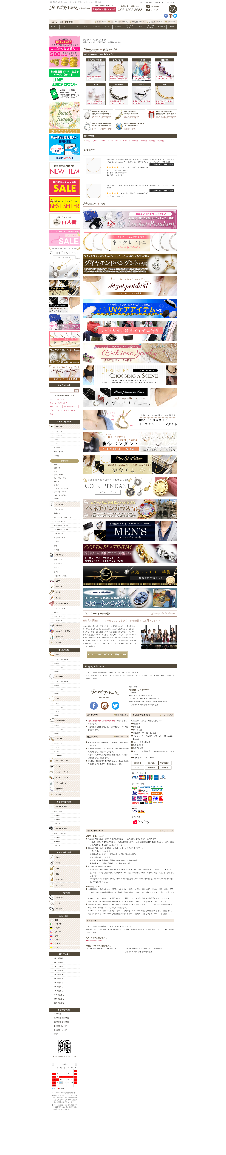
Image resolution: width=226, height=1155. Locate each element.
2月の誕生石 (58, 962)
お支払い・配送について (119, 22)
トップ (56, 711)
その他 (172, 26)
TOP (141, 2)
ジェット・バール (62, 772)
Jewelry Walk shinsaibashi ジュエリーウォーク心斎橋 (69, 7)
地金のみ (57, 513)
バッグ (56, 612)
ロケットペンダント (57, 399)
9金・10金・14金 (60, 478)
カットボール (59, 452)
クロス (58, 857)
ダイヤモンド (59, 509)
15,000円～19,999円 (147, 141)
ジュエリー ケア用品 (150, 26)
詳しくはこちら (122, 715)
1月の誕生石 (58, 958)
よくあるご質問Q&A (156, 22)
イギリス (58, 944)
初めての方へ (101, 22)
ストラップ (58, 620)
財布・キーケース (60, 616)
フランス (58, 940)
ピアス (86, 26)
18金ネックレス (69, 410)
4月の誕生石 (58, 970)
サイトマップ (171, 2)
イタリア (58, 924)
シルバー (57, 485)
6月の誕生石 (58, 979)
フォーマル (59, 897)
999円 (88, 141)
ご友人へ (57, 824)
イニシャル (59, 885)
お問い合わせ (159, 2)
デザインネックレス (61, 659)
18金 (56, 471)
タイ (56, 936)
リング (107, 26)
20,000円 (160, 141)
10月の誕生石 (59, 995)
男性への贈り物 (61, 828)
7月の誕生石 (58, 983)
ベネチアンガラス (60, 495)
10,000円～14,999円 (130, 141)
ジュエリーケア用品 (63, 631)
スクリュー (58, 435)
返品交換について (138, 22)
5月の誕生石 (58, 974)
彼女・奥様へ (59, 811)
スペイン (58, 947)
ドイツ (57, 928)
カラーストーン (59, 521)
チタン (56, 481)
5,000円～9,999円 (114, 141)
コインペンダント (60, 534)
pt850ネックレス (56, 407)
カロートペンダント (61, 529)
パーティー (59, 903)
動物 (57, 868)
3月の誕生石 (58, 966)
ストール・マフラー (61, 608)
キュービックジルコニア (58, 403)
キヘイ (56, 439)
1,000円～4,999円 (98, 141)
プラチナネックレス (70, 407)
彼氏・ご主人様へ (60, 833)
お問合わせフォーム (95, 941)
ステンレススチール (61, 488)
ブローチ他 (58, 756)
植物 (57, 874)
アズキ (56, 443)
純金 (51, 414)
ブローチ (139, 26)
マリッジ (59, 909)
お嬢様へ (57, 819)
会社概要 (149, 2)
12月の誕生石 (59, 1003)
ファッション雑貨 (128, 26)
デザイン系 (58, 431)
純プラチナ (58, 468)
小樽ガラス (59, 789)
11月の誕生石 (59, 999)
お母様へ (57, 815)
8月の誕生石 (58, 987)
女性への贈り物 (61, 806)
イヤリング (96, 26)
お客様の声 (172, 22)
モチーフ (57, 542)
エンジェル (59, 880)
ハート (58, 863)
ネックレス (54, 26)
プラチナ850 (58, 475)
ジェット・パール (60, 492)
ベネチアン (58, 448)
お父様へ (57, 837)
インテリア (161, 26)
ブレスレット (75, 26)
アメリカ (58, 932)
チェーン (57, 663)
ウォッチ (118, 26)
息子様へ (57, 841)
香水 (55, 546)
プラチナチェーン (56, 410)
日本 (56, 920)
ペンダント (65, 26)
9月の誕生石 (58, 991)
